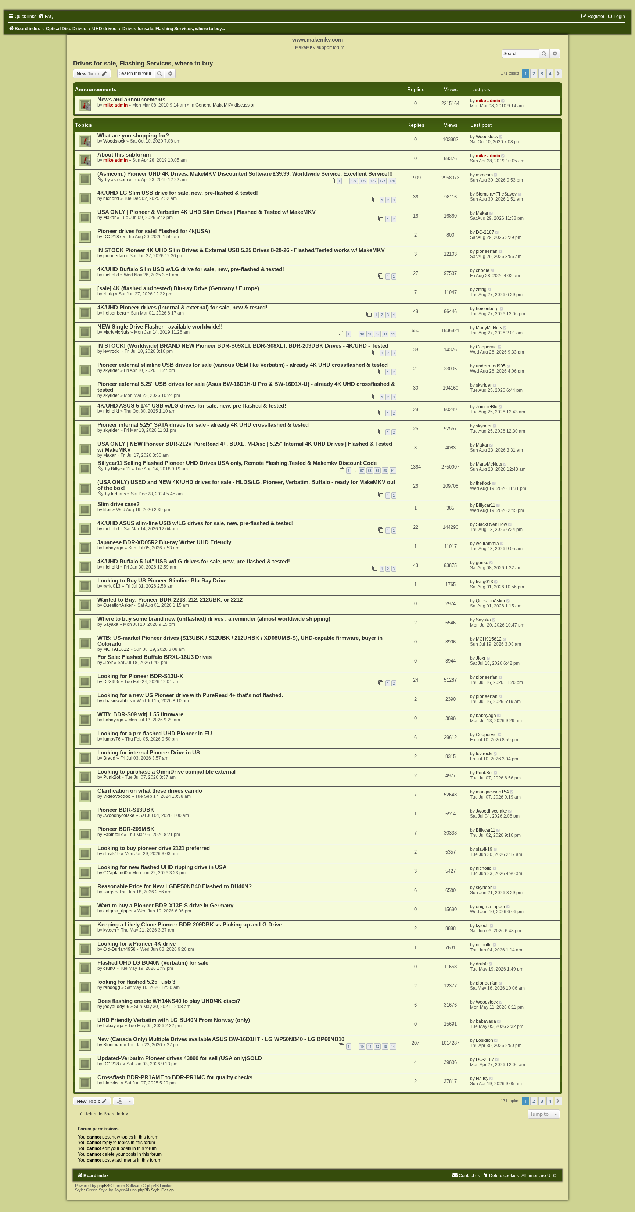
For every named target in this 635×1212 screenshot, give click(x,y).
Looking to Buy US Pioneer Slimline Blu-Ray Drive (161, 581)
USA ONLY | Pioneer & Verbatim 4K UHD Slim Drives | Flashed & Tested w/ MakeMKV (206, 212)
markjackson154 (492, 792)
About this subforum (124, 155)
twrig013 (112, 586)
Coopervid (486, 346)
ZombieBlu (487, 406)
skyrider (111, 370)
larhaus (118, 493)
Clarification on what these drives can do (149, 791)
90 (385, 470)
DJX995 (111, 681)
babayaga (113, 548)
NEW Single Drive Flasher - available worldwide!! (160, 327)
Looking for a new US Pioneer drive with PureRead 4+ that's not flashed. (190, 695)
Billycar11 (120, 468)
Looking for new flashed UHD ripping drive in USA (162, 867)
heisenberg (114, 313)
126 (373, 181)
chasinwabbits (117, 700)
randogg (111, 987)
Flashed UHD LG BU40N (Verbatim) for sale (152, 963)
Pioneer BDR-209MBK (125, 829)
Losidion (484, 1040)
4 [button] (550, 73)
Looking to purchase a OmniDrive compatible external (166, 772)
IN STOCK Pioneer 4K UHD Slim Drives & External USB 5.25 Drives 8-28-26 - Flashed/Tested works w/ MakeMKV (241, 250)
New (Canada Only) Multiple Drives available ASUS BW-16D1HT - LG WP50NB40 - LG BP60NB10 (220, 1039)
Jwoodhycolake (118, 815)
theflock (483, 483)
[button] (558, 73)
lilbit (107, 509)
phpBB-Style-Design (156, 1190)
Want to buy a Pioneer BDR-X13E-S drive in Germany (165, 905)
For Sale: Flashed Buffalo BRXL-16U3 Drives (154, 657)
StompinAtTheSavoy (496, 194)
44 (393, 333)
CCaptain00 (115, 872)
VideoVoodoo (116, 796)
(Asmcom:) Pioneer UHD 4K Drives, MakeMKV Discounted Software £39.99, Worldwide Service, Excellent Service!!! (245, 174)
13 (385, 1046)
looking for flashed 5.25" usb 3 (136, 982)
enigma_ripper (118, 911)
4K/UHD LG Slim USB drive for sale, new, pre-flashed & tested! (177, 193)
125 (363, 181)
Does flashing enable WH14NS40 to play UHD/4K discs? (168, 1001)
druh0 (109, 968)
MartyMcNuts (116, 332)
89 (377, 470)
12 (377, 1046)
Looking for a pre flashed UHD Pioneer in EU (154, 733)
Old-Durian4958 (119, 949)
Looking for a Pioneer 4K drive (136, 944)
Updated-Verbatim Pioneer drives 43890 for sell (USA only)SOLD (179, 1058)
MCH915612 (116, 649)
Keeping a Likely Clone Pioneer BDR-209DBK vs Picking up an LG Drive (189, 925)
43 (385, 333)
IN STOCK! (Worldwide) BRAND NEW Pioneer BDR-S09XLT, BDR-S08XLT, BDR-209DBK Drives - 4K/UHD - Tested (242, 346)
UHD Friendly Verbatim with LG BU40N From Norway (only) (173, 1020)
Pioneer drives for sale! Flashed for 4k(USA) (153, 231)
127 (382, 181)
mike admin (115, 105)
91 (393, 470)
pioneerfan (114, 255)
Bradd (109, 758)
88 (370, 470)
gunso (482, 562)
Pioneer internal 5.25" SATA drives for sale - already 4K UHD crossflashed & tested (203, 425)
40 (362, 333)
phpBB (103, 1185)
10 (362, 1046)
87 (362, 470)
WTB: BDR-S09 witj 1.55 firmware (140, 714)
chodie (482, 270)
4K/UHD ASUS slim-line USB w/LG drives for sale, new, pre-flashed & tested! (195, 523)
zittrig (108, 294)
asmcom (119, 179)
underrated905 (491, 366)
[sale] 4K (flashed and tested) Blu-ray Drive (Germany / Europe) (178, 288)
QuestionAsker (118, 605)
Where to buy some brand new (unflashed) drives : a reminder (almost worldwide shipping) (213, 619)
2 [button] (533, 73)
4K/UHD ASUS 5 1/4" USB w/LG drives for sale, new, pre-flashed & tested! (191, 406)
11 (370, 1046)
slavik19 (111, 853)
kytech (109, 930)
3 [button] (542, 73)
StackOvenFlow (491, 524)
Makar (109, 217)
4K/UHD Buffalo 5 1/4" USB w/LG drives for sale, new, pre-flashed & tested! (193, 561)
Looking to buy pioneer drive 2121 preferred (153, 848)
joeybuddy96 (116, 1006)
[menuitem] (45, 16)
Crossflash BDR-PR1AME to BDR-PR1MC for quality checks (174, 1077)
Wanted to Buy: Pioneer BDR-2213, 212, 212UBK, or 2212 (170, 600)
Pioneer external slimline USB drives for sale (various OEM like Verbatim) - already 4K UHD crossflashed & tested (242, 365)
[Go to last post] (503, 100)
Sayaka (110, 624)
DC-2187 (112, 236)
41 (370, 333)
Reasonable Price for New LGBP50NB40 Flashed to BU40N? (174, 886)
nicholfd (111, 198)
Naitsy (482, 1078)
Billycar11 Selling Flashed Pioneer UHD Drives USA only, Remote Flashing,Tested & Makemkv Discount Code (237, 463)
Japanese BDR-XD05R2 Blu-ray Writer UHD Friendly (164, 542)
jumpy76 (112, 739)
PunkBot (111, 777)
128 (392, 181)
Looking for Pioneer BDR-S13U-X (140, 676)
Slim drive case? (118, 504)
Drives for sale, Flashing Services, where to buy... (145, 63)
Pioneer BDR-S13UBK (125, 810)
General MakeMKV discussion (225, 105)
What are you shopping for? (133, 136)
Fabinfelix (113, 834)
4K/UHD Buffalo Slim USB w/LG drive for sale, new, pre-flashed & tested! (190, 269)
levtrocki (111, 351)
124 (353, 181)
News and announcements (131, 100)
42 (377, 333)
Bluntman (112, 1044)
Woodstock (114, 141)
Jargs (108, 891)
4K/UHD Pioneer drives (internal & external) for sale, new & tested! (182, 308)
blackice (111, 1083)
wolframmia (487, 543)
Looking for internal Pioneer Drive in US (148, 753)
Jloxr (108, 662)
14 (393, 1046)
